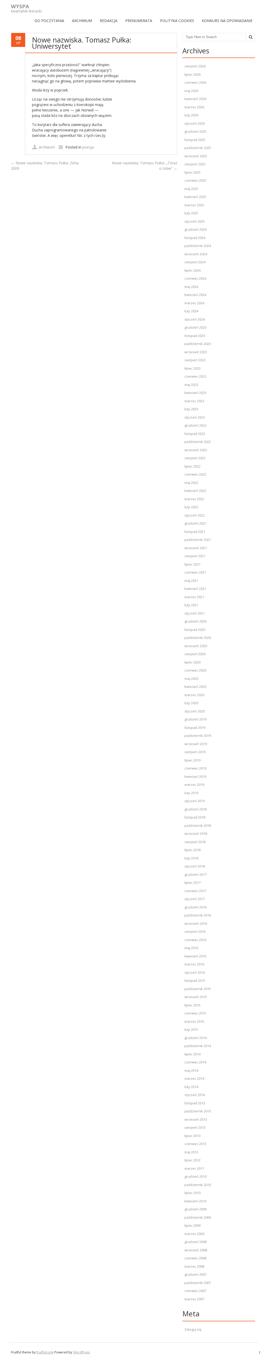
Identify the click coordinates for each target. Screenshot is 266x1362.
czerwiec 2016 (195, 939)
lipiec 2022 (192, 466)
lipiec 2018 (192, 850)
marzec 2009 (194, 1233)
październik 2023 (197, 343)
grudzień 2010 (195, 1176)
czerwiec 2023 (195, 376)
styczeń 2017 (194, 899)
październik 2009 (197, 1217)
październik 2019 (197, 735)
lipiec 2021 (192, 564)
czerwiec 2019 (195, 768)
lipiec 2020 (192, 662)
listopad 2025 (194, 139)
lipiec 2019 (192, 760)
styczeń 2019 (194, 801)
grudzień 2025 (195, 131)
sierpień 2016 (194, 931)
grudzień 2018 (195, 809)
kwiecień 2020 (195, 686)
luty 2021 (191, 605)
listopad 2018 (194, 817)
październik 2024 (197, 245)
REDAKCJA (108, 20)
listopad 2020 (194, 629)
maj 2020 (191, 678)
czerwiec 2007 (195, 1290)
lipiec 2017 (192, 882)
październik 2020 (197, 637)
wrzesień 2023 (195, 352)
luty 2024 (191, 311)
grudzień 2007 (195, 1274)
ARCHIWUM (82, 20)
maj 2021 (191, 580)
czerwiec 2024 (195, 278)
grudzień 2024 (195, 229)
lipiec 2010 (192, 1192)
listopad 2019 (194, 727)
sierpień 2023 (194, 360)
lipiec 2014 (192, 1054)
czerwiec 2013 (195, 1143)
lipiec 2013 (192, 1135)
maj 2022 (191, 482)
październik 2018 (197, 825)
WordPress (82, 1352)
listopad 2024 (194, 237)
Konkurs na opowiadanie (227, 20)
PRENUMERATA (138, 20)
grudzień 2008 (195, 1241)
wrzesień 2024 (195, 254)
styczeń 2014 (194, 1094)
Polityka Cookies (177, 20)
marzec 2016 (194, 964)
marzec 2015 (194, 1021)
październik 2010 (197, 1184)
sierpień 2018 (194, 841)
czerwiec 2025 (195, 180)
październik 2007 (197, 1282)
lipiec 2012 (192, 1160)
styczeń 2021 (194, 613)
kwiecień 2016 (195, 956)
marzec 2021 (194, 597)
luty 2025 (191, 213)
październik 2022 (197, 441)
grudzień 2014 (195, 1037)
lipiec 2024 (192, 270)
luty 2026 (191, 115)
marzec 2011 (194, 1168)
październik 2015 (197, 988)
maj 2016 (191, 947)
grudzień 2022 (195, 425)
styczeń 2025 (194, 221)
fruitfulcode (45, 1352)
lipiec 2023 (192, 368)
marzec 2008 (194, 1266)
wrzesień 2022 (195, 450)
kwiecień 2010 (195, 1201)
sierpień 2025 (194, 164)
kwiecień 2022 (195, 490)
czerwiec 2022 (195, 474)
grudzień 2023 (195, 327)
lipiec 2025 (192, 172)
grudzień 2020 (195, 621)
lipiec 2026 (192, 74)
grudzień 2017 (195, 874)
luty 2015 (191, 1029)
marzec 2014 (194, 1078)
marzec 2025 (194, 205)
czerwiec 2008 (195, 1258)
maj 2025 (191, 188)
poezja (88, 147)
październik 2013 (197, 1111)
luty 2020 (191, 703)
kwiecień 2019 (195, 776)
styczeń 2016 (194, 972)
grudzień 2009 (195, 1209)
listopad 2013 (194, 1103)
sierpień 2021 (194, 556)
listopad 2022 (194, 433)
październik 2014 (197, 1045)
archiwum (47, 147)
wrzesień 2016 (195, 923)
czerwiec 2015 (195, 1013)
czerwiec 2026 (195, 82)
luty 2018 (191, 858)
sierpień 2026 (194, 66)
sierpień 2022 (194, 458)
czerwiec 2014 (195, 1062)
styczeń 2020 (194, 711)
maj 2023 (191, 384)
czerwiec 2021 (195, 572)
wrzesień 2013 (195, 1119)
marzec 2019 (194, 784)
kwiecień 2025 (195, 196)
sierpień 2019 (194, 752)
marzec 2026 (194, 107)
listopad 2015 (194, 980)
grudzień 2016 (195, 907)
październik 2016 (197, 915)
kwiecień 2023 (195, 392)
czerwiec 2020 (195, 670)
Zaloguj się (192, 1329)
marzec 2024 (194, 303)
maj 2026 (191, 90)
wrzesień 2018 (195, 833)
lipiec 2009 (192, 1225)
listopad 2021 (194, 531)
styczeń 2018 (194, 866)
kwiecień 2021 (195, 588)
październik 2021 (197, 539)
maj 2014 (191, 1070)
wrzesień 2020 (195, 646)
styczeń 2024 (194, 319)
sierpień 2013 (194, 1127)
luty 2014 (191, 1086)
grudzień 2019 (195, 719)
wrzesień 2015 (195, 996)
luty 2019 (191, 793)
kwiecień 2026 (195, 98)
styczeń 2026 (194, 123)
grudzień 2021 (195, 523)
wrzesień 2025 (195, 156)
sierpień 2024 (194, 262)
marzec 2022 (194, 499)
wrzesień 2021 (195, 548)
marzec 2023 (194, 401)
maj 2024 (191, 286)
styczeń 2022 (194, 515)
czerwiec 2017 (195, 890)
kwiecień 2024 (195, 294)
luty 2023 (191, 409)
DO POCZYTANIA (49, 20)
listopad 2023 (194, 335)
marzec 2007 (194, 1299)
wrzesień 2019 (195, 744)
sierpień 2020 (194, 654)
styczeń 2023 (194, 417)
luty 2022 (191, 507)
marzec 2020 (194, 695)
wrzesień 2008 (195, 1250)
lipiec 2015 (192, 1005)
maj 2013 (191, 1152)
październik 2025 (197, 147)
